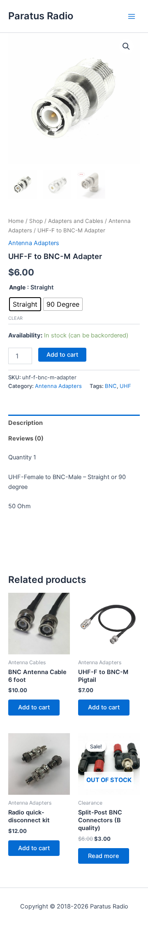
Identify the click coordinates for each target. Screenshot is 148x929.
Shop (36, 221)
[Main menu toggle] (131, 16)
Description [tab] (25, 423)
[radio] (25, 304)
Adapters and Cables (75, 221)
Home (16, 221)
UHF (125, 386)
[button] (126, 46)
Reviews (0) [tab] (26, 438)
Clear (15, 318)
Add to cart (62, 354)
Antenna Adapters (33, 243)
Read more (103, 856)
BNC (111, 386)
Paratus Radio (40, 16)
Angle (17, 287)
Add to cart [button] (34, 707)
